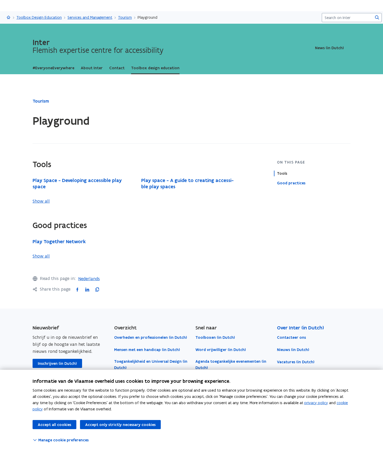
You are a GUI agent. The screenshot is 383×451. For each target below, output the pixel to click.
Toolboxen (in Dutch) (215, 337)
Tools (282, 173)
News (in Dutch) (329, 48)
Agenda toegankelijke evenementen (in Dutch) (230, 364)
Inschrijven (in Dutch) (57, 363)
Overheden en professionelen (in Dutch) (150, 337)
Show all (41, 201)
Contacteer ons (291, 337)
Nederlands (89, 278)
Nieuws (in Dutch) (293, 349)
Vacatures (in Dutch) (295, 362)
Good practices (291, 183)
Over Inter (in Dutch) (300, 327)
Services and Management (89, 17)
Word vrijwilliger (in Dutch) (220, 349)
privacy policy (316, 402)
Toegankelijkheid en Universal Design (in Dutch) (150, 364)
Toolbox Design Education (39, 17)
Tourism (125, 17)
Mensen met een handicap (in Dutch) (147, 349)
